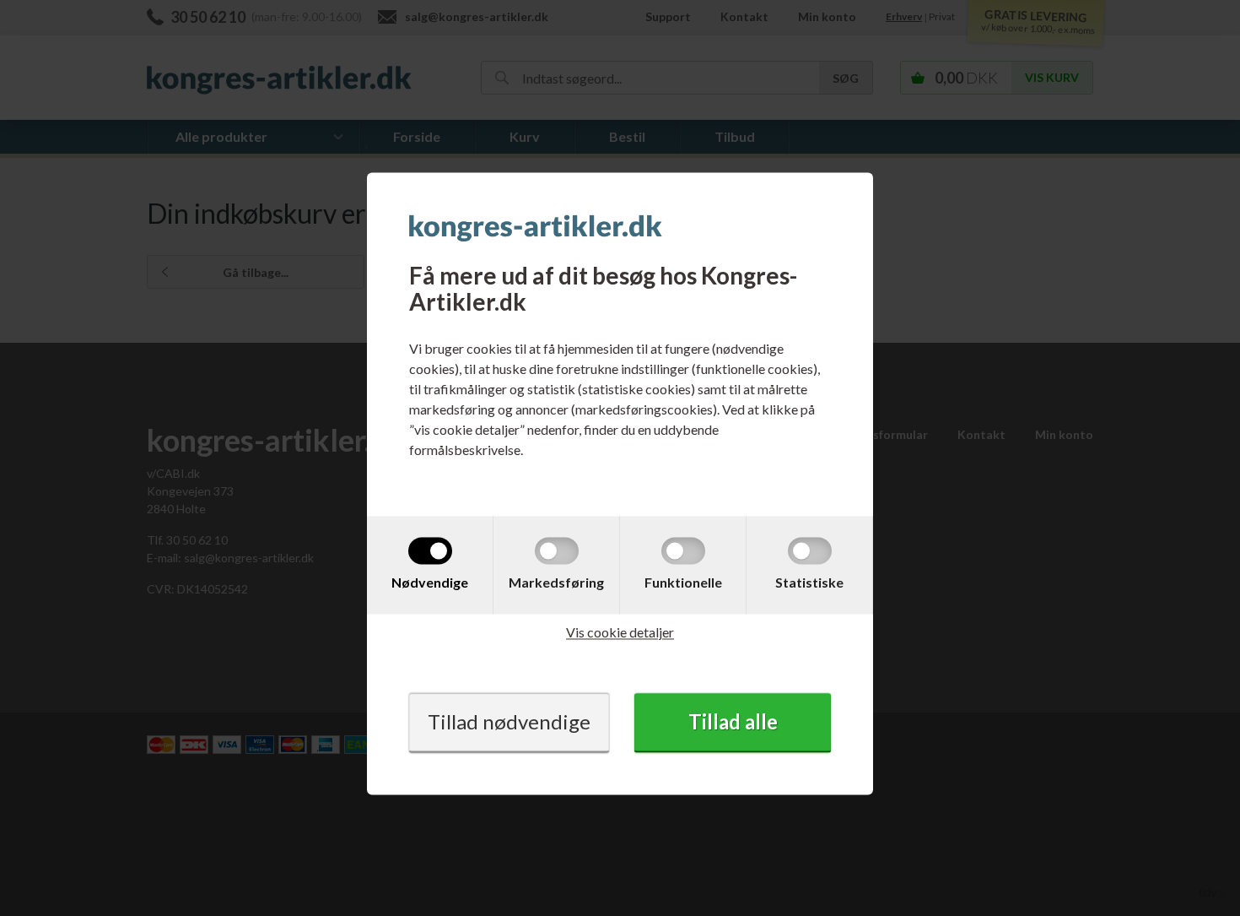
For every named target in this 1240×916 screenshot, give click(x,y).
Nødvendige (429, 582)
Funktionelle (683, 582)
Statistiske (809, 582)
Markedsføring (556, 582)
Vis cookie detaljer (620, 632)
